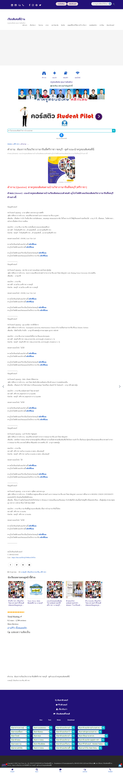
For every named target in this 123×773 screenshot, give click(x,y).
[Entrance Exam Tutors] (65, 73)
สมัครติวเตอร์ (72, 4)
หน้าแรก (24, 25)
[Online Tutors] (78, 73)
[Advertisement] (61, 47)
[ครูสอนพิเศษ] (61, 103)
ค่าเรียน (102, 25)
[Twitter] (40, 5)
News (59, 720)
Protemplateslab (67, 763)
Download (71, 720)
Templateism (57, 763)
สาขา (47, 25)
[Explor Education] (44, 73)
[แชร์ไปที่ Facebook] (10, 565)
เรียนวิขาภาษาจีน (33, 572)
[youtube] (16, 5)
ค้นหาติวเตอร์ (110, 25)
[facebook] (29, 5)
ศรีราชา (16, 144)
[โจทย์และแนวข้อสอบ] (120, 766)
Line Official (98, 763)
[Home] (12, 5)
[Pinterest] (36, 5)
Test (49, 720)
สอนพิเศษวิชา (93, 25)
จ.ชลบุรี (23, 572)
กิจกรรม (41, 25)
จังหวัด (63, 25)
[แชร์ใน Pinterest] (23, 565)
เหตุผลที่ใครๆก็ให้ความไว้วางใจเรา (77, 25)
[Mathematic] (54, 73)
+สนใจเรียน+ (61, 4)
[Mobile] (23, 5)
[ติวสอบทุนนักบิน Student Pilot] (61, 127)
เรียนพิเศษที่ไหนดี (63, 714)
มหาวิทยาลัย (55, 25)
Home (9, 144)
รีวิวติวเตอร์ (62, 705)
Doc (41, 720)
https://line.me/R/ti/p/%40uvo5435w (24, 557)
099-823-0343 (78, 763)
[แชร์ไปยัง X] (17, 565)
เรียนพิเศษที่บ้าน (16, 19)
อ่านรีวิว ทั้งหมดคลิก (17, 628)
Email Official (89, 763)
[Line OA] (19, 5)
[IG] (33, 5)
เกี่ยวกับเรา (33, 25)
